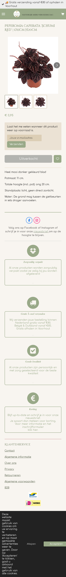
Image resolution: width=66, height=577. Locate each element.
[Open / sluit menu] (3, 14)
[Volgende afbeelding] (57, 65)
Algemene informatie (18, 457)
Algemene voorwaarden (20, 481)
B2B (7, 487)
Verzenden (16, 144)
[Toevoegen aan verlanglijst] (57, 159)
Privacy (9, 469)
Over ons (10, 463)
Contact (10, 450)
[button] (11, 101)
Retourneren (13, 475)
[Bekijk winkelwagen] (62, 14)
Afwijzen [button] (31, 544)
